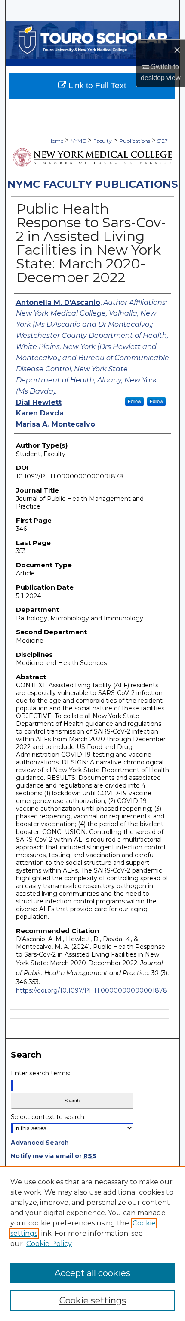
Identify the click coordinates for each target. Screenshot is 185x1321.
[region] (92, 1243)
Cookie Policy (49, 1244)
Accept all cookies (92, 1273)
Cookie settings (92, 1300)
